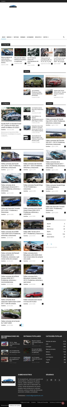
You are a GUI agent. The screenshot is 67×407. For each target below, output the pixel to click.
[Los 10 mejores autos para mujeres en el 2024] (4, 359)
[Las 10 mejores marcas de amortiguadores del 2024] (33, 52)
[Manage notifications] (63, 403)
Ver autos (38, 37)
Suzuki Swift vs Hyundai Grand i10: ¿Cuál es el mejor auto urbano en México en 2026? (11, 125)
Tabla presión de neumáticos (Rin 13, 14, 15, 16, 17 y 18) (46, 59)
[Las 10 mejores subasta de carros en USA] (27, 359)
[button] (64, 37)
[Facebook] (47, 244)
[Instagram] (51, 380)
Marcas (9, 37)
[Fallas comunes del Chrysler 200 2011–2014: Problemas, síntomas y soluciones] (33, 157)
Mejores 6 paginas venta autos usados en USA (37, 342)
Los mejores (30, 37)
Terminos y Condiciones (56, 402)
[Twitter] (51, 244)
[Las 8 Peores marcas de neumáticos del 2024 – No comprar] (60, 52)
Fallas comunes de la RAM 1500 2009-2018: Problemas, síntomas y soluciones (11, 233)
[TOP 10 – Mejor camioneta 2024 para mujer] (4, 344)
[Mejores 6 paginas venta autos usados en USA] (27, 342)
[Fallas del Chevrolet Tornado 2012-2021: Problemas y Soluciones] (11, 201)
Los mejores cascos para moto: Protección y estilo (37, 109)
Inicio (3, 37)
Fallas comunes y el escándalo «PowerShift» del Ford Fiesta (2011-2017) (55, 81)
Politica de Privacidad (42, 402)
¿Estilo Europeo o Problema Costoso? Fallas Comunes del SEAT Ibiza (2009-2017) (33, 81)
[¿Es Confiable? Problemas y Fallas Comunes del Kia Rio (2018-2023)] (27, 92)
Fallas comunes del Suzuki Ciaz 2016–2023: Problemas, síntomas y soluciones (10, 165)
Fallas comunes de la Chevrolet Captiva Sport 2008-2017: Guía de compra (11, 301)
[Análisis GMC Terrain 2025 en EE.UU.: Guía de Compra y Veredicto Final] (49, 92)
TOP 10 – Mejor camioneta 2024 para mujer (15, 344)
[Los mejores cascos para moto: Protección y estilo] (27, 109)
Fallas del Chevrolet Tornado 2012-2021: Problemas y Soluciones (10, 210)
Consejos (22, 37)
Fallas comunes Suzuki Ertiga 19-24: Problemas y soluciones (33, 187)
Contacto (3, 1)
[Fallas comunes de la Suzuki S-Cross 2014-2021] (33, 293)
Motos (45, 37)
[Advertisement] (33, 22)
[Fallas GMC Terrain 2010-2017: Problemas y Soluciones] (33, 225)
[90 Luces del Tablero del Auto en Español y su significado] (20, 52)
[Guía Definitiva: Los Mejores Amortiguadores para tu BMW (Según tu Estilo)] (27, 117)
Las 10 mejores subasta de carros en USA (37, 359)
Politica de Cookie (25, 402)
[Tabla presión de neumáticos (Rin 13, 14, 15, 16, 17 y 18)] (47, 52)
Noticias (16, 37)
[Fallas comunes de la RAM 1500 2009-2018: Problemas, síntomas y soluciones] (11, 225)
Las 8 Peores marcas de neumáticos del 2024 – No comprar (59, 59)
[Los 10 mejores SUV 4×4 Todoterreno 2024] (4, 352)
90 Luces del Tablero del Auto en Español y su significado (20, 59)
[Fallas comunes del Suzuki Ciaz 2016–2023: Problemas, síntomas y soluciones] (11, 157)
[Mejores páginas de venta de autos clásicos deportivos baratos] (7, 52)
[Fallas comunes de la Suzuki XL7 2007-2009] (11, 314)
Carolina (27, 85)
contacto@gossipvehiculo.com (34, 395)
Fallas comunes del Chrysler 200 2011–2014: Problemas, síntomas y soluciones (33, 165)
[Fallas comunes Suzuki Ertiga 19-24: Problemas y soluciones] (33, 178)
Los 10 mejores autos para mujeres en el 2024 (15, 359)
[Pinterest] (55, 380)
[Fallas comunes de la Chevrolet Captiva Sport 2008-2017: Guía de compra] (11, 293)
